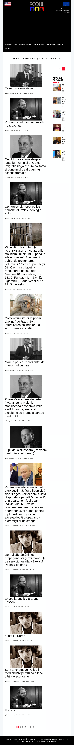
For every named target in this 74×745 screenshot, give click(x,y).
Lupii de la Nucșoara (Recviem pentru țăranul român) (26, 451)
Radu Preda (9, 130)
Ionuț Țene (9, 333)
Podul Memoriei (51, 44)
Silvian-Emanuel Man (12, 525)
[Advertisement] (37, 28)
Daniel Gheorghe (11, 93)
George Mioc (10, 177)
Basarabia (22, 44)
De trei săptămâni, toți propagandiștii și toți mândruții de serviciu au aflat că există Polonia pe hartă (25, 559)
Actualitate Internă (11, 44)
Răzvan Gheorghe (11, 458)
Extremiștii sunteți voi (19, 88)
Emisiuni (8, 48)
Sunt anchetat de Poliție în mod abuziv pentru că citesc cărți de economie (24, 673)
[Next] (33, 727)
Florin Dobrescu (10, 289)
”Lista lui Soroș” (15, 635)
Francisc (10, 710)
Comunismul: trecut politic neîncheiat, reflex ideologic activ (23, 210)
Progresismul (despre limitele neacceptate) (24, 123)
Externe (28, 44)
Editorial (60, 44)
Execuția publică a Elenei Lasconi (22, 600)
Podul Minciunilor (38, 44)
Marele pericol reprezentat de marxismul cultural (25, 363)
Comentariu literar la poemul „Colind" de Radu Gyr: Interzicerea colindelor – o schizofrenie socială (24, 323)
